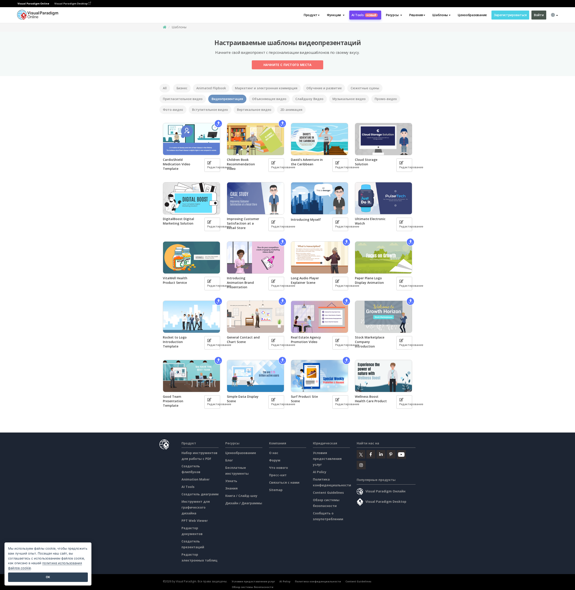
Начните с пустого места (287, 65)
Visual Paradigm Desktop (71, 3)
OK (48, 577)
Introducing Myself (306, 219)
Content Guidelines (328, 492)
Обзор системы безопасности (252, 587)
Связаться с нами (284, 482)
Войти (539, 15)
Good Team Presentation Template (173, 401)
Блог (229, 460)
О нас (273, 453)
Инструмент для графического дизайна (195, 507)
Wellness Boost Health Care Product (371, 398)
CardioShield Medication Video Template (176, 164)
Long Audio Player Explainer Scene (305, 280)
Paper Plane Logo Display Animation (369, 280)
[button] (335, 15)
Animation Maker (195, 479)
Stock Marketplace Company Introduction (369, 341)
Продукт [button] (310, 15)
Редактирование (213, 167)
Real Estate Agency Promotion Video (306, 339)
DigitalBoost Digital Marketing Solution (178, 221)
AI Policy (319, 472)
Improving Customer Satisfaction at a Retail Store (243, 223)
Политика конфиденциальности (318, 581)
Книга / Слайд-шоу (241, 496)
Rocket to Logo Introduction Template (175, 341)
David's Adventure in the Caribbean (307, 161)
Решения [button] (416, 15)
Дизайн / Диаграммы (243, 503)
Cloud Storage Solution (366, 161)
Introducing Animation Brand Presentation (240, 282)
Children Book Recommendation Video (241, 164)
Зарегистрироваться (510, 15)
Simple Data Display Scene (243, 398)
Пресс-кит (278, 475)
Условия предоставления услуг (327, 459)
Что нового (278, 467)
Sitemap (276, 490)
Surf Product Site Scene (304, 398)
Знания (231, 488)
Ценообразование (472, 15)
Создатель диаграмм (200, 494)
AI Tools (364, 15)
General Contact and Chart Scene (243, 339)
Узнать (231, 481)
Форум (274, 460)
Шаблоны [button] (440, 15)
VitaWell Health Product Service (175, 280)
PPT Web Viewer (194, 520)
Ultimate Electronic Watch (370, 221)
